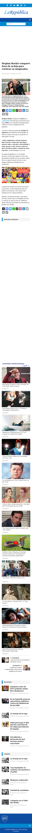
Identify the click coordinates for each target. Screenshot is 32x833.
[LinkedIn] (14, 5)
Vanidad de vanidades (19, 790)
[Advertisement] (16, 43)
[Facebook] (7, 5)
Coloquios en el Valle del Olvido (19, 801)
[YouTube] (17, 5)
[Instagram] (21, 5)
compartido (5, 120)
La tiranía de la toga (18, 714)
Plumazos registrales (19, 780)
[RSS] (24, 5)
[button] (30, 19)
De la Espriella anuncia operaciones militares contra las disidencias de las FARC (20, 702)
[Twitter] (10, 5)
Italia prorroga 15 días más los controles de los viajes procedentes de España (19, 726)
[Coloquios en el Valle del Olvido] (5, 802)
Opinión (7, 754)
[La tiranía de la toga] (5, 715)
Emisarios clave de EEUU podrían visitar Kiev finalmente (19, 689)
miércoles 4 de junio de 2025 (12, 73)
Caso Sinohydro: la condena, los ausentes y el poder (20, 770)
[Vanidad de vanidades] (5, 792)
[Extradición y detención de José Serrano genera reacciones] (5, 738)
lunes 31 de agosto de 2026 (20, 693)
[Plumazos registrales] (5, 781)
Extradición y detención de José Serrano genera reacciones (17, 740)
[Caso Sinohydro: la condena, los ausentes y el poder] (5, 769)
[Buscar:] (16, 24)
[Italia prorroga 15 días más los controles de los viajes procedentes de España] (5, 724)
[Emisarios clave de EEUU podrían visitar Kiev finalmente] (5, 688)
